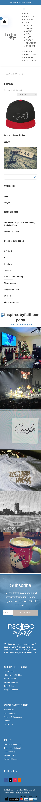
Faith (6, 196)
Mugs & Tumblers (11, 289)
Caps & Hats (9, 686)
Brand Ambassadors (12, 744)
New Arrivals (9, 671)
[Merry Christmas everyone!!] (20, 347)
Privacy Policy (10, 755)
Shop (26, 22)
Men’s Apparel (10, 283)
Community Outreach (12, 748)
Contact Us (30, 61)
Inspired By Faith (11, 231)
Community (30, 19)
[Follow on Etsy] (19, 780)
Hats (28, 37)
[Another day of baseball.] (20, 511)
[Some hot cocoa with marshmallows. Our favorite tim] (20, 552)
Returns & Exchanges (13, 717)
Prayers (28, 58)
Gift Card (8, 251)
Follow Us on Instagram (20, 324)
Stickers (30, 46)
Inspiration (30, 55)
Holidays (8, 264)
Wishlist (7, 721)
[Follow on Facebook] (6, 780)
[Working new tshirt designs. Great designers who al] (20, 429)
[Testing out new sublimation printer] (20, 470)
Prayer (7, 203)
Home (27, 13)
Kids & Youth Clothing (13, 277)
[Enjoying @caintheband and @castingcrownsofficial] (20, 388)
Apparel (28, 52)
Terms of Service (11, 759)
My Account (8, 710)
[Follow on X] (10, 780)
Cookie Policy (9, 752)
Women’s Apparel (11, 302)
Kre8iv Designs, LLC (23, 793)
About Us (29, 16)
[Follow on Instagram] (15, 780)
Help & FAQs (9, 713)
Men (28, 34)
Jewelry (7, 270)
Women (29, 31)
